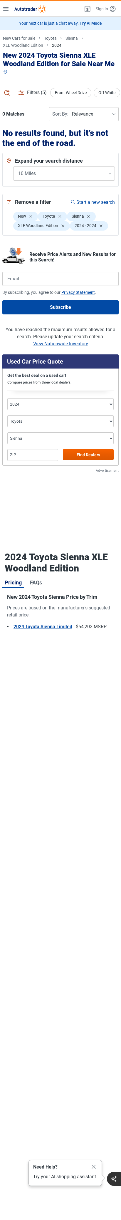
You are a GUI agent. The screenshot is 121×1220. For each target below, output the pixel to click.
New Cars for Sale (19, 38)
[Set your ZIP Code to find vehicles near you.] (6, 72)
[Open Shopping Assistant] (114, 1179)
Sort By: (60, 114)
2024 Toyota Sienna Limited (43, 626)
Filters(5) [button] (37, 92)
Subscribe (60, 307)
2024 (56, 45)
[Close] (93, 1167)
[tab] (13, 582)
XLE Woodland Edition (23, 45)
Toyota (50, 38)
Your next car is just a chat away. (60, 23)
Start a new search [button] (95, 202)
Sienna (71, 38)
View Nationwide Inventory (60, 343)
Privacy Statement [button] (78, 292)
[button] (86, 9)
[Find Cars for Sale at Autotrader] (30, 8)
